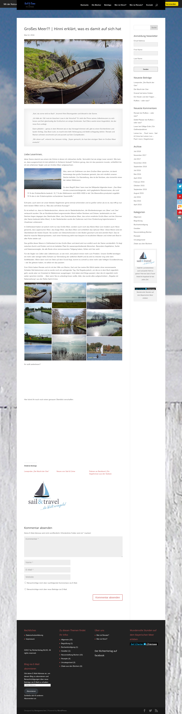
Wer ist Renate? (136, 5)
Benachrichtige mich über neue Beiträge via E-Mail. (47, 589)
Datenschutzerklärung (34, 635)
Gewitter (137, 228)
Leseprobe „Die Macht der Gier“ (36, 471)
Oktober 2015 (139, 186)
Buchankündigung (141, 225)
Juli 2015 (137, 197)
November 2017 (140, 155)
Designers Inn (40, 711)
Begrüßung (138, 221)
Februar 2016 (139, 182)
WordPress (62, 711)
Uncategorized (139, 240)
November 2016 (140, 163)
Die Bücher (96, 5)
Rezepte (137, 236)
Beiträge (107, 5)
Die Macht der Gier (141, 89)
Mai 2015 (137, 201)
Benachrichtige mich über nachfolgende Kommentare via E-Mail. (52, 583)
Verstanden (171, 3)
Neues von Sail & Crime (66, 471)
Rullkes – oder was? (142, 101)
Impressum (30, 639)
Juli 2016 (137, 170)
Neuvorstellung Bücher (143, 232)
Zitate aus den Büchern (143, 244)
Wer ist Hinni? (120, 5)
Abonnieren (31, 691)
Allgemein (137, 217)
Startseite (84, 5)
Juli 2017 (137, 159)
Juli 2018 (137, 151)
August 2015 (139, 193)
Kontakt (149, 5)
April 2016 (138, 178)
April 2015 (138, 205)
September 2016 (140, 167)
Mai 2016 (137, 174)
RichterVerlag (37, 650)
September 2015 (140, 189)
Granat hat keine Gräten (143, 93)
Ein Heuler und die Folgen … (145, 97)
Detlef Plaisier (139, 120)
